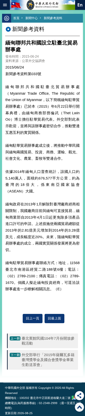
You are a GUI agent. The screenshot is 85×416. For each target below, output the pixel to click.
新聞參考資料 (53, 18)
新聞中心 (31, 18)
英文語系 (80, 5)
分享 (79, 395)
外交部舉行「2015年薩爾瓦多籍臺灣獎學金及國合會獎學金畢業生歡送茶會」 (48, 360)
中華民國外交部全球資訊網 (42, 5)
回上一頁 (32, 318)
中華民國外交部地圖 (74, 398)
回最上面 (54, 318)
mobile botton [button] (5, 5)
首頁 (16, 18)
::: (5, 374)
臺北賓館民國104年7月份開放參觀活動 (48, 340)
